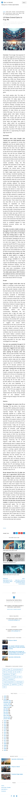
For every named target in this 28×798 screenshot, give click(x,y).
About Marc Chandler (6, 787)
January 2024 (7, 718)
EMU (4, 13)
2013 (5, 737)
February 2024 (7, 717)
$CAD (4, 679)
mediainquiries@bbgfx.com (14, 620)
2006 (5, 748)
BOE (10, 11)
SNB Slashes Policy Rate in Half (10, 550)
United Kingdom (19, 682)
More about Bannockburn (14, 609)
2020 (5, 725)
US (3, 14)
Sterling (14, 676)
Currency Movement (20, 11)
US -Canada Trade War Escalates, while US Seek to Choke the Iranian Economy (16, 647)
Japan (14, 13)
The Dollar (10, 671)
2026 (5, 696)
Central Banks (11, 679)
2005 (5, 750)
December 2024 (7, 700)
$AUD (20, 676)
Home (4, 11)
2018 (5, 729)
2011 (5, 740)
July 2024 (6, 709)
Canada (13, 11)
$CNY (4, 687)
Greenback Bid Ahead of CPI (9, 562)
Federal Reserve (9, 13)
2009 (5, 743)
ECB (15, 671)
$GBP (14, 674)
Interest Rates (6, 684)
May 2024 (6, 712)
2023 (5, 720)
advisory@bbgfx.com (15, 631)
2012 (5, 738)
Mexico (20, 13)
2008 (5, 745)
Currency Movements (17, 669)
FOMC (20, 684)
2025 (5, 697)
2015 (5, 734)
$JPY (19, 671)
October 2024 (7, 704)
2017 (5, 730)
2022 (5, 722)
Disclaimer (3, 791)
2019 (5, 727)
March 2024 (6, 715)
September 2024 (7, 705)
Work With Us (4, 789)
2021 (5, 724)
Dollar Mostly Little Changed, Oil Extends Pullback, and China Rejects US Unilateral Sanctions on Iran (17, 653)
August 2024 (7, 707)
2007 (5, 747)
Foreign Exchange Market (8, 682)
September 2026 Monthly (14, 657)
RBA (23, 13)
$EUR (4, 671)
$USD (7, 11)
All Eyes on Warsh (12, 640)
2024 (5, 699)
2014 (5, 735)
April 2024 (6, 713)
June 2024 (6, 710)
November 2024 (7, 702)
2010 (5, 742)
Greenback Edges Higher (17, 774)
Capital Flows (14, 684)
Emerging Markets (7, 676)
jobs (17, 13)
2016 (5, 732)
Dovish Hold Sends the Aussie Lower (11, 574)
